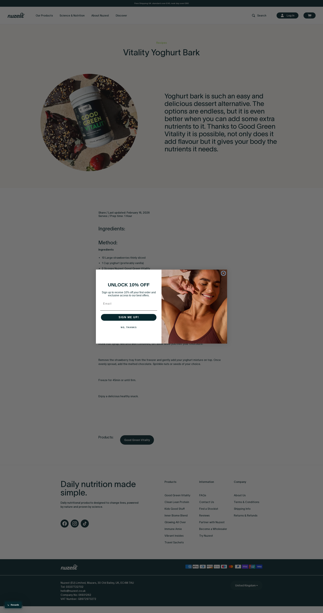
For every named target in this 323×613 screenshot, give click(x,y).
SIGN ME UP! (129, 317)
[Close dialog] (223, 273)
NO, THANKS (129, 327)
